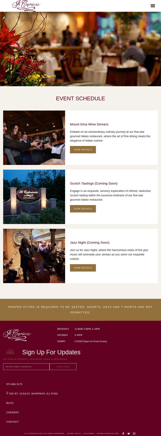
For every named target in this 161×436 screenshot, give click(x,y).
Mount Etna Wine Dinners (89, 124)
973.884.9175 (14, 384)
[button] (152, 5)
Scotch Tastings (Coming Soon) (93, 183)
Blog (10, 403)
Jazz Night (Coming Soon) (89, 242)
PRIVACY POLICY (74, 433)
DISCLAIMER (89, 433)
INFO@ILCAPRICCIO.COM (108, 433)
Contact (12, 421)
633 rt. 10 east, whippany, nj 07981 (33, 393)
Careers (12, 412)
